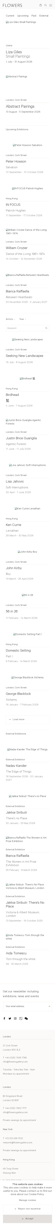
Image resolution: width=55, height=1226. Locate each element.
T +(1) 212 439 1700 (13, 1138)
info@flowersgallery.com (15, 1062)
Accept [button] (29, 1219)
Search (45, 5)
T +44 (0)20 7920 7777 (15, 1108)
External (43, 16)
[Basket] (41, 5)
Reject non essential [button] (29, 1209)
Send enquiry (49, 1006)
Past (34, 16)
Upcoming (23, 16)
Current (10, 16)
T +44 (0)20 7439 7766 (15, 1058)
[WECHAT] (26, 1019)
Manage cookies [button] (27, 1200)
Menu (51, 5)
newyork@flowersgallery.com (17, 1143)
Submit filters (46, 328)
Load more (18, 720)
